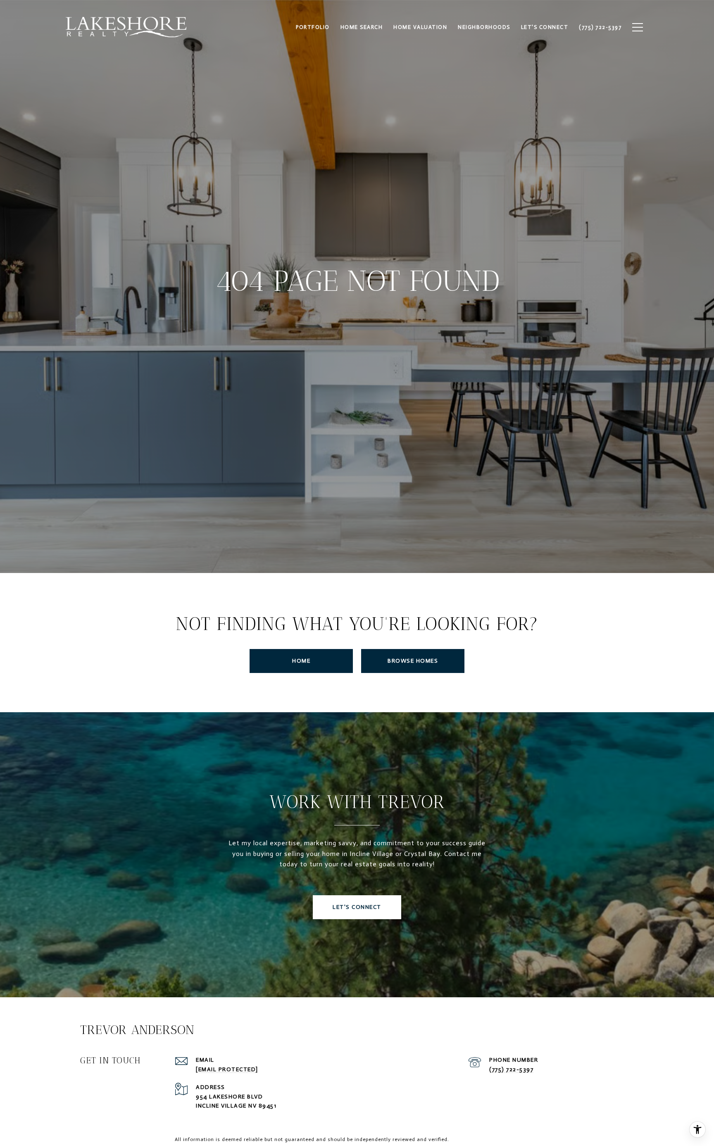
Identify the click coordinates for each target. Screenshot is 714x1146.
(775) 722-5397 (511, 1069)
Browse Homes (413, 660)
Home (301, 660)
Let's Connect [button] (357, 907)
